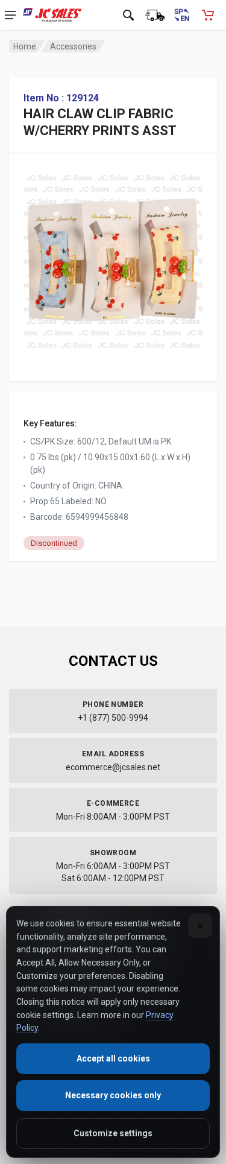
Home (24, 46)
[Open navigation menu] (10, 15)
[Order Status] (155, 15)
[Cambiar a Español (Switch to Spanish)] (181, 15)
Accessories (73, 46)
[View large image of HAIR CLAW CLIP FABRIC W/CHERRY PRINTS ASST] (113, 258)
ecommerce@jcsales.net (113, 767)
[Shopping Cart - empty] (208, 15)
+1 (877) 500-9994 (113, 718)
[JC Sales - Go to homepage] (52, 15)
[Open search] (128, 15)
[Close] (200, 926)
